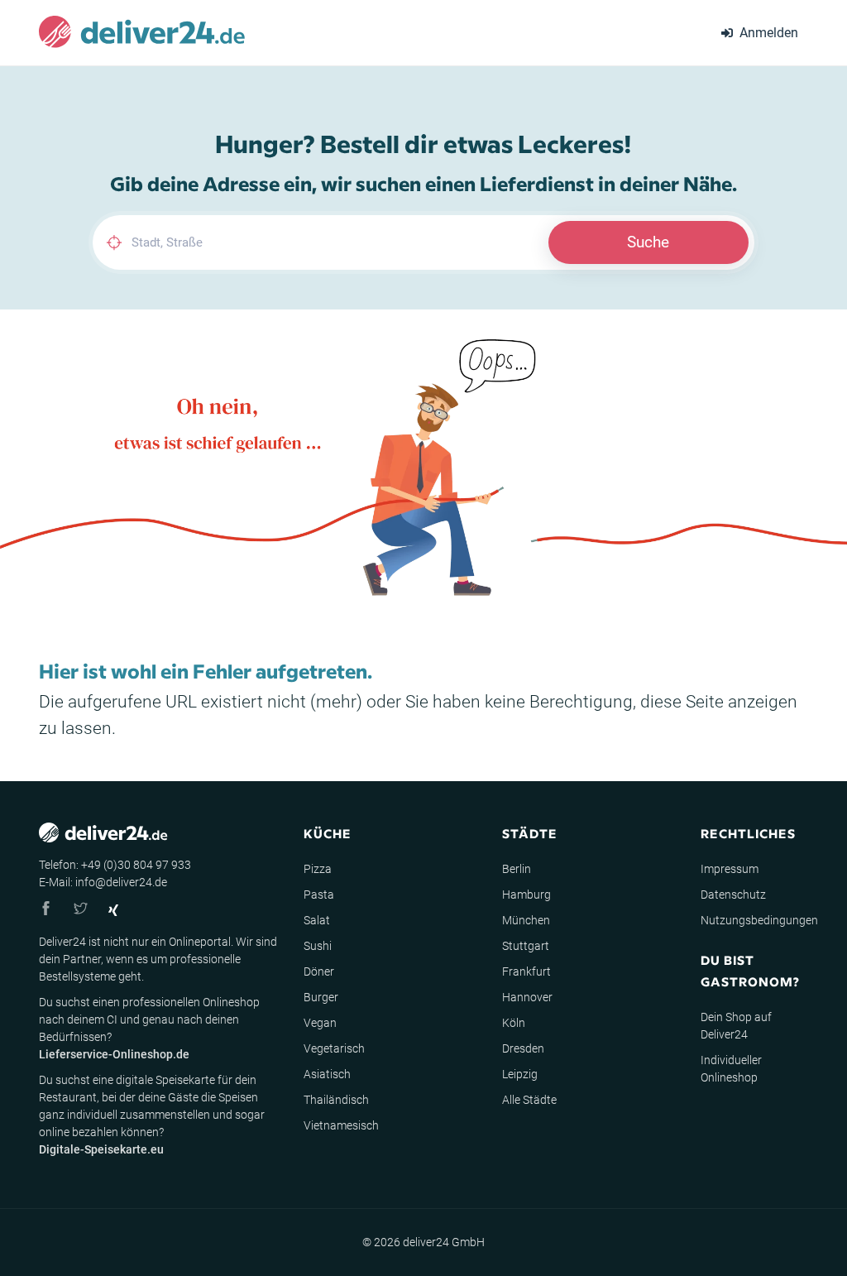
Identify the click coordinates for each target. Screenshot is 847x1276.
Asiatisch (327, 1074)
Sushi (318, 945)
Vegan (320, 1022)
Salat (317, 920)
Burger (321, 997)
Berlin (516, 868)
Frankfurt (526, 971)
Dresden (523, 1048)
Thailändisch (336, 1099)
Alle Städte (529, 1099)
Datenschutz (733, 894)
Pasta (319, 894)
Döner (319, 971)
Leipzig (520, 1074)
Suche (648, 242)
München (526, 920)
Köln (513, 1022)
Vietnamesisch (341, 1125)
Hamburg (526, 894)
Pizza (318, 868)
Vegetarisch (334, 1048)
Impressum (729, 868)
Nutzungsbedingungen (759, 920)
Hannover (527, 997)
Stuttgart (525, 945)
